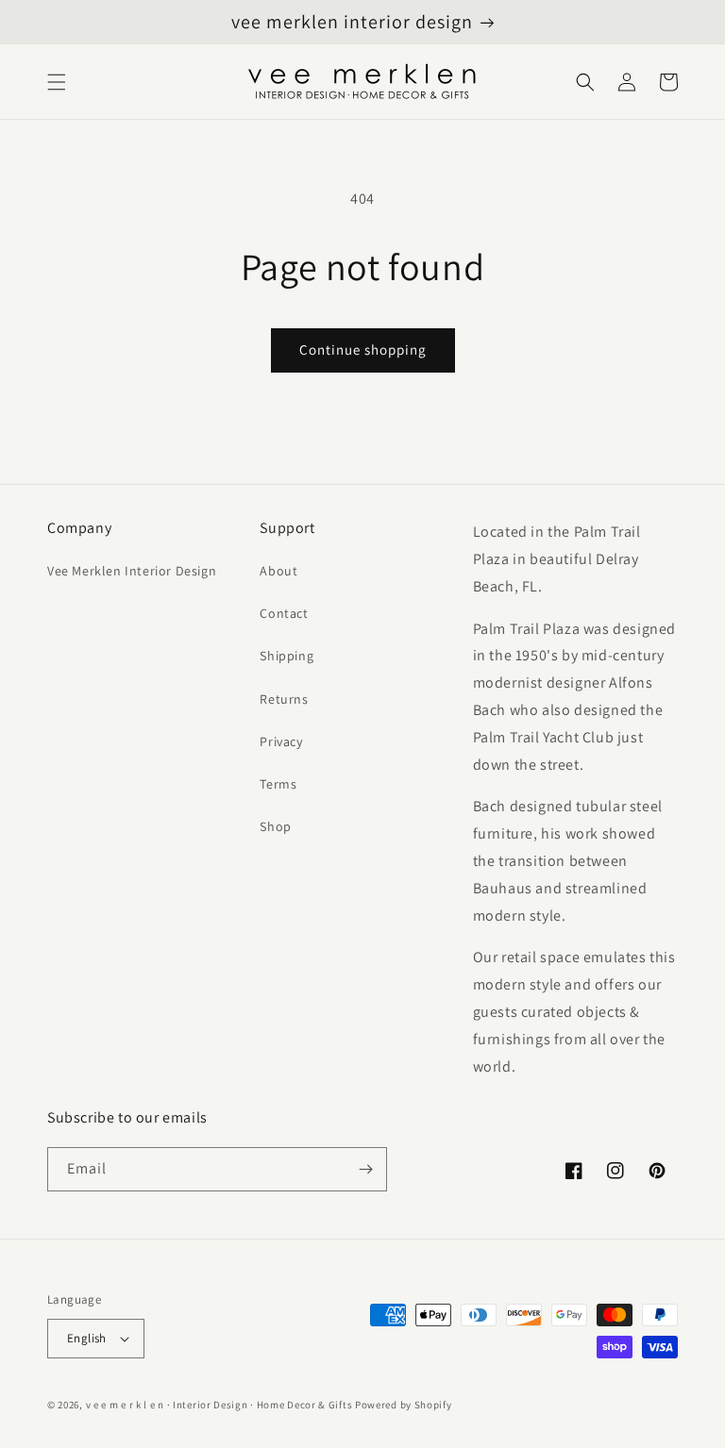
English (87, 1338)
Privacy (281, 741)
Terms (278, 783)
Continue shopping (363, 349)
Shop (275, 826)
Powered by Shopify (403, 1404)
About (278, 570)
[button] (56, 82)
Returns (284, 699)
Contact (284, 613)
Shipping (286, 655)
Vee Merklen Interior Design (131, 570)
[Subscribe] (365, 1169)
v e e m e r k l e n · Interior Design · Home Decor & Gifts (219, 1404)
